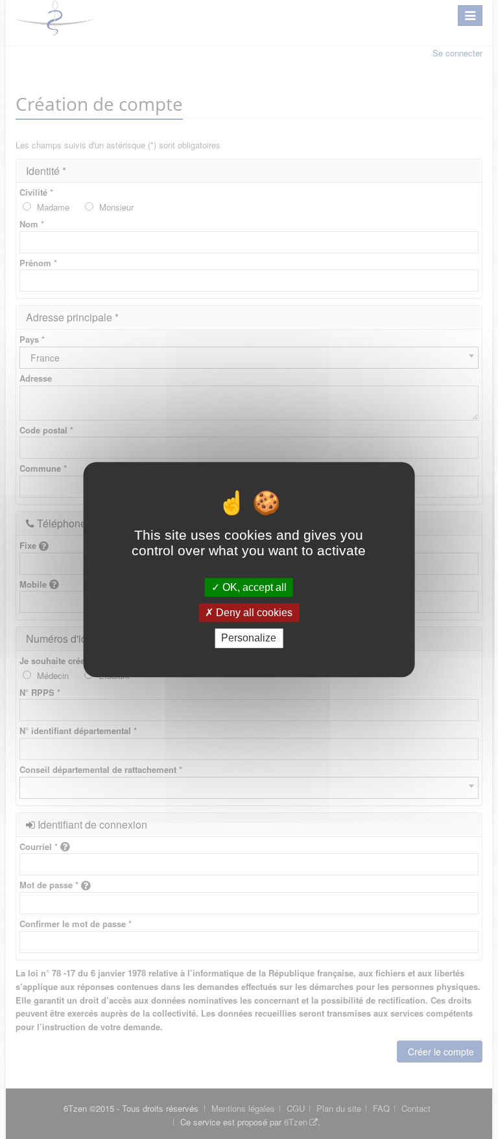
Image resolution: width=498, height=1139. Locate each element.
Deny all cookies (252, 612)
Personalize (248, 638)
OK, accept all (253, 587)
